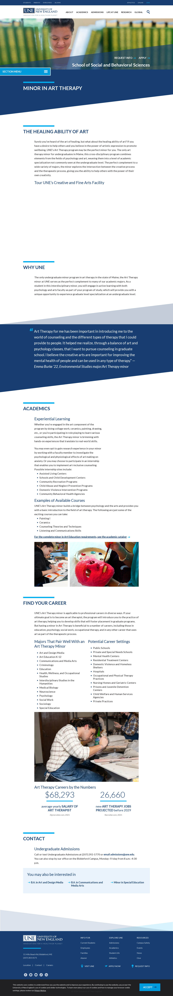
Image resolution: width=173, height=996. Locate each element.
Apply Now (115, 966)
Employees (47, 3)
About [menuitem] (69, 12)
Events (140, 948)
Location (27, 965)
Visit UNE (89, 966)
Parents (37, 3)
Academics (114, 948)
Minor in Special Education (129, 882)
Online (140, 3)
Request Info (123, 57)
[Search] (148, 12)
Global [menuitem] (138, 12)
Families (84, 953)
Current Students (88, 943)
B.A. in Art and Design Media (47, 882)
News (139, 953)
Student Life (114, 953)
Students (27, 3)
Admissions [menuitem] (97, 12)
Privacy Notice (40, 990)
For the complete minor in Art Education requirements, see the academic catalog (80, 536)
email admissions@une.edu (119, 854)
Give (148, 3)
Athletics (131, 3)
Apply (142, 57)
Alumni (58, 3)
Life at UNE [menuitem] (112, 12)
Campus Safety (143, 943)
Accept (147, 987)
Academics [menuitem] (82, 12)
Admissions (114, 943)
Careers (49, 965)
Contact (38, 965)
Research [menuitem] (126, 12)
